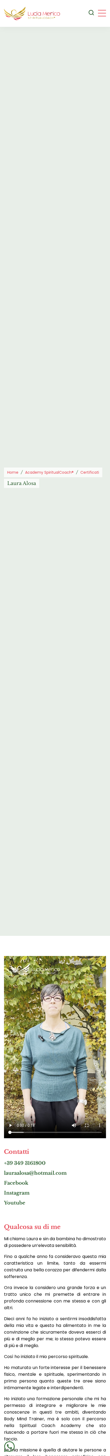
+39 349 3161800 (25, 1163)
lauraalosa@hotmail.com (35, 1173)
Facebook (16, 1183)
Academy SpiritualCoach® (49, 472)
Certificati (89, 472)
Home (12, 472)
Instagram (17, 1193)
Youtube (14, 1203)
